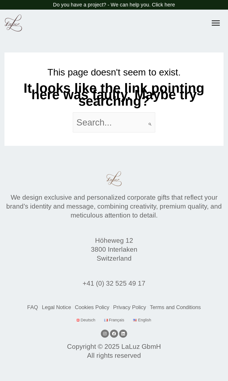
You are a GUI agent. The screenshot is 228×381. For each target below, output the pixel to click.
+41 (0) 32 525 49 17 (114, 283)
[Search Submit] (150, 124)
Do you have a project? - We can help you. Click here (114, 5)
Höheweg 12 (114, 240)
